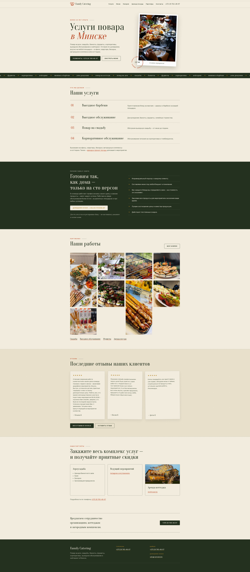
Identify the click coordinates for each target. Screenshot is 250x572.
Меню (118, 4)
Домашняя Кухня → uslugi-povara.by (89, 208)
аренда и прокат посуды (97, 150)
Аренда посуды (137, 4)
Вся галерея (172, 246)
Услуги (111, 4)
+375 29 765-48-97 (172, 4)
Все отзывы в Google (82, 425)
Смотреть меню (111, 58)
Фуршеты (107, 339)
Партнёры (149, 4)
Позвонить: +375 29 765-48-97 (85, 58)
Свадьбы (73, 339)
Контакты (159, 4)
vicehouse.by (153, 492)
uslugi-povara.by (156, 557)
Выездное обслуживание (90, 339)
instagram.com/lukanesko (120, 473)
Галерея (126, 4)
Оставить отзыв (105, 425)
